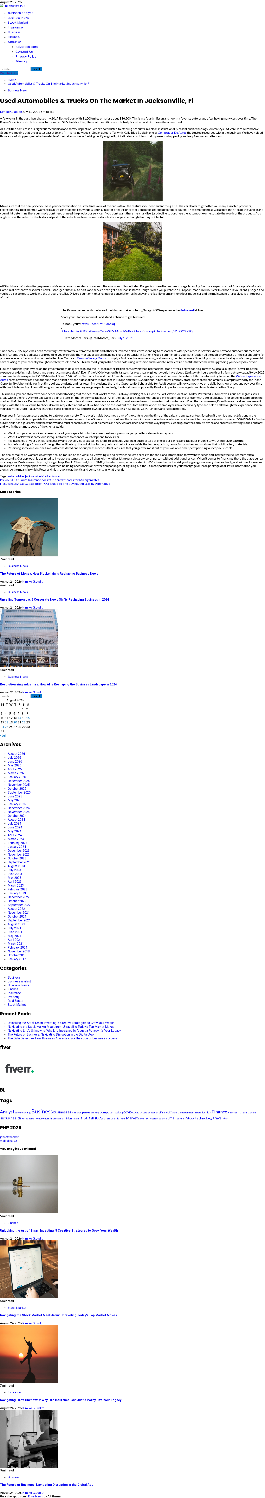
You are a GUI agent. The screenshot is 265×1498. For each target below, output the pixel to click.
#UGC (84, 331)
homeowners (42, 1118)
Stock (190, 1118)
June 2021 (15, 932)
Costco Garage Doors (91, 358)
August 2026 (16, 754)
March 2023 (16, 885)
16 (28, 718)
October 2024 (17, 816)
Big (28, 1112)
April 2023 (15, 881)
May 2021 (14, 936)
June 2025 (15, 796)
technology (203, 1118)
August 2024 (16, 819)
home (31, 1118)
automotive (21, 1112)
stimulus (181, 1118)
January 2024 (17, 847)
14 (19, 718)
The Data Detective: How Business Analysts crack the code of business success (63, 1038)
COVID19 (137, 1112)
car (74, 1112)
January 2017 (17, 959)
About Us (15, 42)
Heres (25, 1118)
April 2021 (15, 940)
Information (72, 1118)
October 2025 (17, 788)
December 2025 (19, 781)
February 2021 (17, 947)
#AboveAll (187, 310)
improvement (58, 1118)
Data (145, 1112)
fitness (242, 1112)
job (103, 1118)
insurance (90, 1117)
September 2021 (19, 920)
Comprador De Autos (172, 132)
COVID (127, 1112)
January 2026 (17, 777)
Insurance (15, 27)
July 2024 (14, 823)
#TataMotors (143, 331)
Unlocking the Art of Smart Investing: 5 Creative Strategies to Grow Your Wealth (61, 1023)
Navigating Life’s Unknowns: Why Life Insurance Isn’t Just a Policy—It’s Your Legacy (64, 1030)
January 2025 (17, 804)
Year (225, 1118)
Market (46, 476)
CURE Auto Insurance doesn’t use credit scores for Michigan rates (49, 480)
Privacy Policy (26, 56)
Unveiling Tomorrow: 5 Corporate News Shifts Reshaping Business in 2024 (54, 599)
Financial (232, 1112)
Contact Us (24, 51)
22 (23, 722)
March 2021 (16, 943)
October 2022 (17, 901)
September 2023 (19, 862)
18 (6, 722)
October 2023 (17, 858)
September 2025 (19, 792)
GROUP (5, 1118)
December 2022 (19, 897)
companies (83, 1112)
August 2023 (16, 866)
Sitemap (22, 61)
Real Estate (15, 1001)
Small (171, 1118)
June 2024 (15, 827)
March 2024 (16, 839)
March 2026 (16, 773)
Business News (18, 17)
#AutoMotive (124, 331)
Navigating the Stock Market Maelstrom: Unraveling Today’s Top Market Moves (61, 1027)
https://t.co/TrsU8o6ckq (98, 323)
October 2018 (17, 955)
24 (2, 726)
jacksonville (33, 476)
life (117, 1118)
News (141, 1118)
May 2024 (14, 831)
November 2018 (19, 951)
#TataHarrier (70, 331)
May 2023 (14, 878)
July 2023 (14, 870)
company (95, 1112)
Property (14, 997)
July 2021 (14, 928)
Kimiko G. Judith (11, 111)
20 (15, 722)
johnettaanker (9, 1137)
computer (107, 1112)
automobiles (16, 476)
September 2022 (19, 905)
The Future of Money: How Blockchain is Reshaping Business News (49, 573)
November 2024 (19, 812)
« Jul (3, 735)
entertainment (186, 1112)
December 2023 (19, 850)
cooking (118, 1112)
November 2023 (19, 854)
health (15, 1118)
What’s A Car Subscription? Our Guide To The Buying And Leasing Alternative (55, 483)
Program (154, 1118)
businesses (62, 1112)
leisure (110, 1118)
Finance (14, 37)
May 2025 (14, 800)
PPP (147, 1118)
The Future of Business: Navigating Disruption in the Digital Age (51, 1034)
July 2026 (14, 757)
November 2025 (19, 785)
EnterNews (35, 1496)
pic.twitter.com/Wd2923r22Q (172, 331)
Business (14, 32)
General (252, 1112)
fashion (206, 1112)
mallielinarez (8, 1140)
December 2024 (19, 808)
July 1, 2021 (125, 338)
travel (218, 1118)
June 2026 (15, 761)
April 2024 (15, 835)
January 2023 (17, 893)
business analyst (20, 13)
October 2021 (17, 916)
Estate (198, 1112)
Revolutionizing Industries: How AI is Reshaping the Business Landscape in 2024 (58, 684)
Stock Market (18, 22)
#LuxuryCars (97, 331)
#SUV (110, 331)
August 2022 (16, 909)
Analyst (7, 1111)
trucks (56, 476)
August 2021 (16, 924)
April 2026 (15, 769)
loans (122, 1118)
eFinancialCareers (169, 1112)
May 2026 (14, 765)
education (153, 1112)
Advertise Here (27, 47)
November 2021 (19, 912)
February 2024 (17, 843)
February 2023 (17, 889)
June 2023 (15, 874)
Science (163, 1118)
